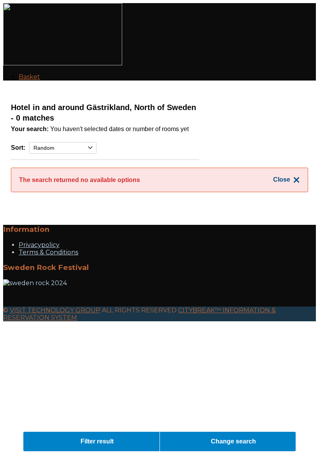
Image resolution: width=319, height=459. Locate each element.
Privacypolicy (39, 245)
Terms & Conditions (48, 252)
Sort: (18, 147)
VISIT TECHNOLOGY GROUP (55, 310)
